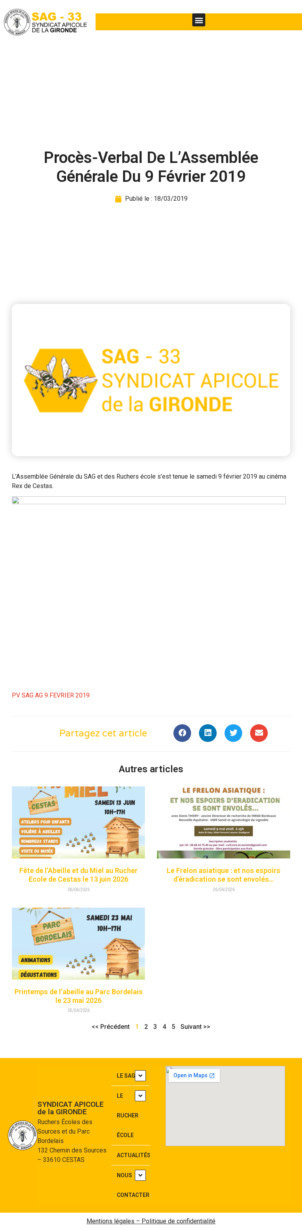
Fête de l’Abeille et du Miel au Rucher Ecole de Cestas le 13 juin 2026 (78, 874)
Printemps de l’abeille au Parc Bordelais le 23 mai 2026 (79, 996)
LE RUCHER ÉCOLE (127, 1115)
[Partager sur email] (259, 733)
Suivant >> (195, 1026)
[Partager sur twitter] (233, 733)
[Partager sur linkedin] (208, 733)
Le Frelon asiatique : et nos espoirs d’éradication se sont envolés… (223, 874)
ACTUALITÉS (133, 1155)
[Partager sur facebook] (182, 733)
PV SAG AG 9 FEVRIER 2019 (51, 695)
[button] (198, 19)
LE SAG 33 (130, 1076)
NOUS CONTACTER (133, 1185)
